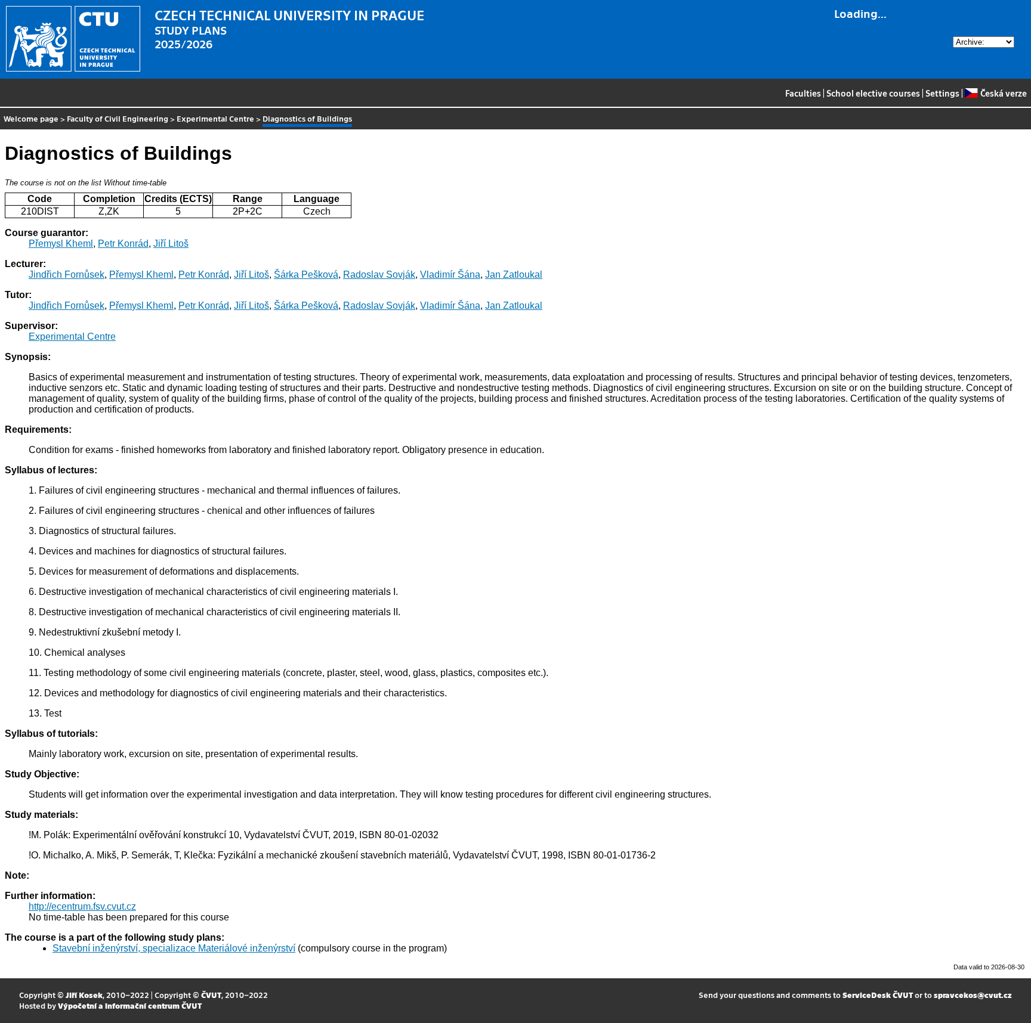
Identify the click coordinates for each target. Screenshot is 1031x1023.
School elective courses (873, 93)
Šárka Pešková (306, 274)
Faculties (803, 93)
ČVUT (211, 994)
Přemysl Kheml (61, 243)
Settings (942, 93)
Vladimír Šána (450, 274)
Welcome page (31, 118)
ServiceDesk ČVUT (877, 994)
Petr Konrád (123, 243)
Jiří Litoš (171, 243)
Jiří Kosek (84, 994)
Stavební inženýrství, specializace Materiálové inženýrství (174, 948)
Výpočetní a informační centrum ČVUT (130, 1005)
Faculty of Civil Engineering (117, 118)
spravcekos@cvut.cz (973, 994)
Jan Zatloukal (513, 274)
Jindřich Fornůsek (66, 274)
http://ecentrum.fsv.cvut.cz (82, 906)
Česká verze (1003, 93)
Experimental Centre (215, 118)
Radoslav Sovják (379, 274)
